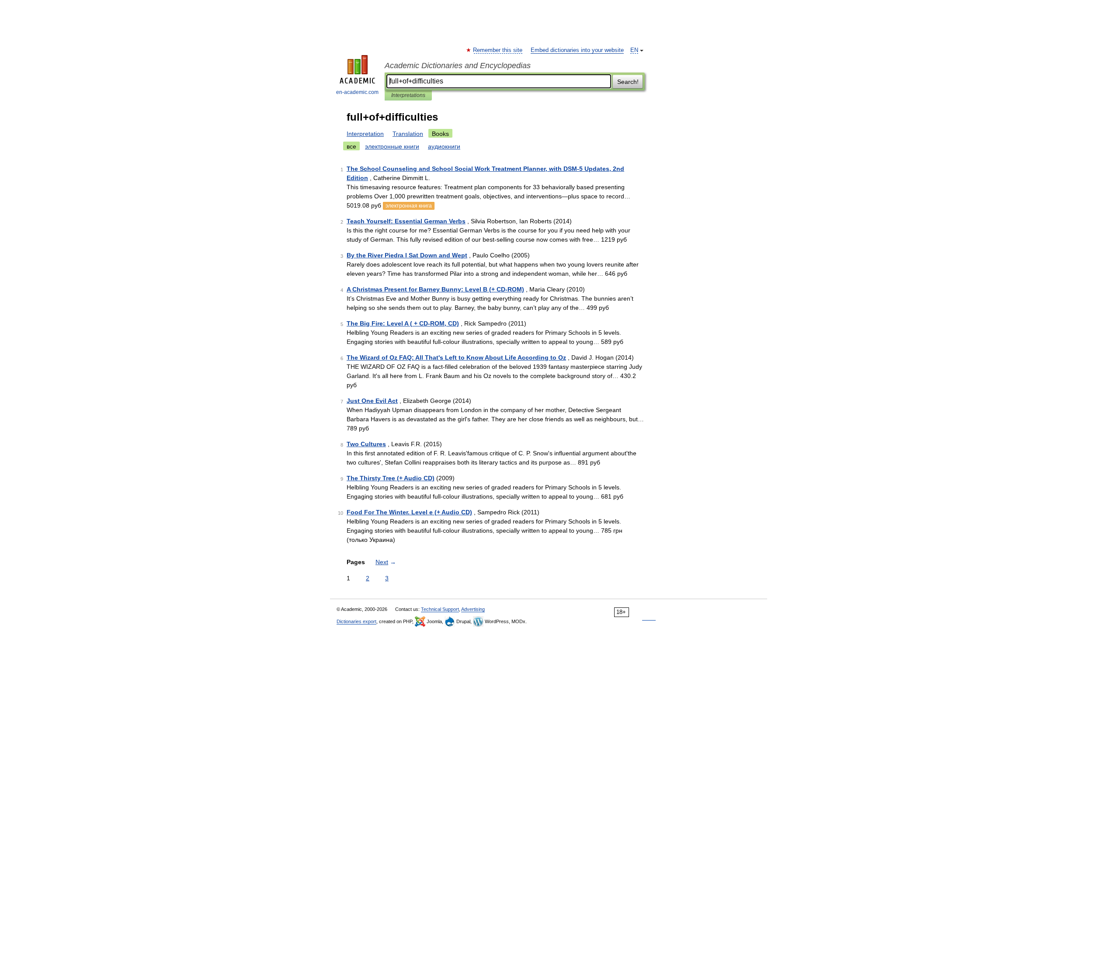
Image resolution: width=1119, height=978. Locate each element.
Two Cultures (366, 443)
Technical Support (440, 609)
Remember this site (498, 50)
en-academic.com (357, 92)
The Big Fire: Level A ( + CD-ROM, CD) (403, 323)
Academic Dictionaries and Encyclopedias (458, 65)
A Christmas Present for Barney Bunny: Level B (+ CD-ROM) (435, 289)
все (351, 146)
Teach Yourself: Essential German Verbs (406, 221)
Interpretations (408, 95)
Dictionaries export (356, 621)
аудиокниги (444, 146)
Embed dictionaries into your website (577, 50)
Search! (628, 81)
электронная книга (409, 206)
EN (634, 50)
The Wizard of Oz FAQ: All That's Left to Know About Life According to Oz (456, 357)
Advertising (473, 609)
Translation (408, 133)
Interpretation (365, 133)
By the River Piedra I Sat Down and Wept (407, 255)
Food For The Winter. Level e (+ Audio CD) (409, 512)
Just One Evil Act (372, 400)
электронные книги (392, 146)
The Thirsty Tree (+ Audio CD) (390, 478)
